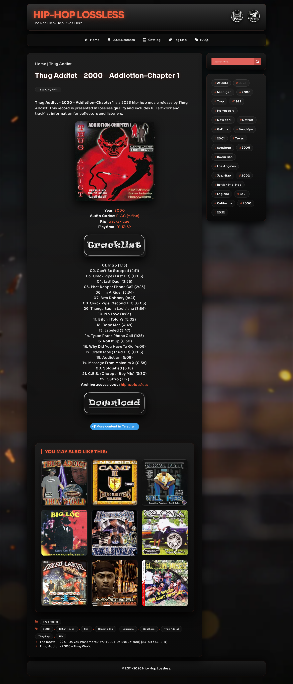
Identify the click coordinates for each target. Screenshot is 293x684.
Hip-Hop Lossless (78, 15)
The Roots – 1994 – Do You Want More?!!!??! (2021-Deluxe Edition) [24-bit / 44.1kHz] (104, 642)
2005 (244, 147)
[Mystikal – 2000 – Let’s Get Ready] (114, 583)
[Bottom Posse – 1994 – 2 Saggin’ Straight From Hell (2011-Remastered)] (165, 583)
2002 (244, 175)
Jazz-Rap (222, 175)
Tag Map (180, 40)
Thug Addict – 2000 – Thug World (65, 646)
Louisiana (128, 629)
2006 (244, 92)
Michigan (222, 92)
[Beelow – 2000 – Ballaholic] (114, 533)
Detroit (247, 120)
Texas (238, 138)
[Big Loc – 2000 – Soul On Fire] (64, 533)
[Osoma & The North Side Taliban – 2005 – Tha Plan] (165, 533)
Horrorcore (224, 111)
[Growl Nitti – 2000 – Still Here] (165, 482)
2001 (219, 138)
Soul (242, 194)
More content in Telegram (116, 426)
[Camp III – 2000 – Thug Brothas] (114, 482)
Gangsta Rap (105, 629)
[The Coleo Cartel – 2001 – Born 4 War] (64, 583)
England (221, 194)
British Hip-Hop (228, 185)
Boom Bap (223, 157)
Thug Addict (60, 64)
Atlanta (221, 83)
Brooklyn (244, 129)
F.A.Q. (204, 40)
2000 (46, 629)
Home (94, 40)
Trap (219, 101)
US (61, 636)
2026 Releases (124, 40)
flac (86, 629)
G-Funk (221, 129)
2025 (241, 83)
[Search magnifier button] (257, 61)
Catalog (154, 40)
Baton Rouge (67, 629)
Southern (149, 629)
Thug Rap (44, 636)
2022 (219, 212)
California (223, 203)
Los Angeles (225, 166)
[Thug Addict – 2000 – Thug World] (64, 482)
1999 (237, 101)
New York (223, 120)
